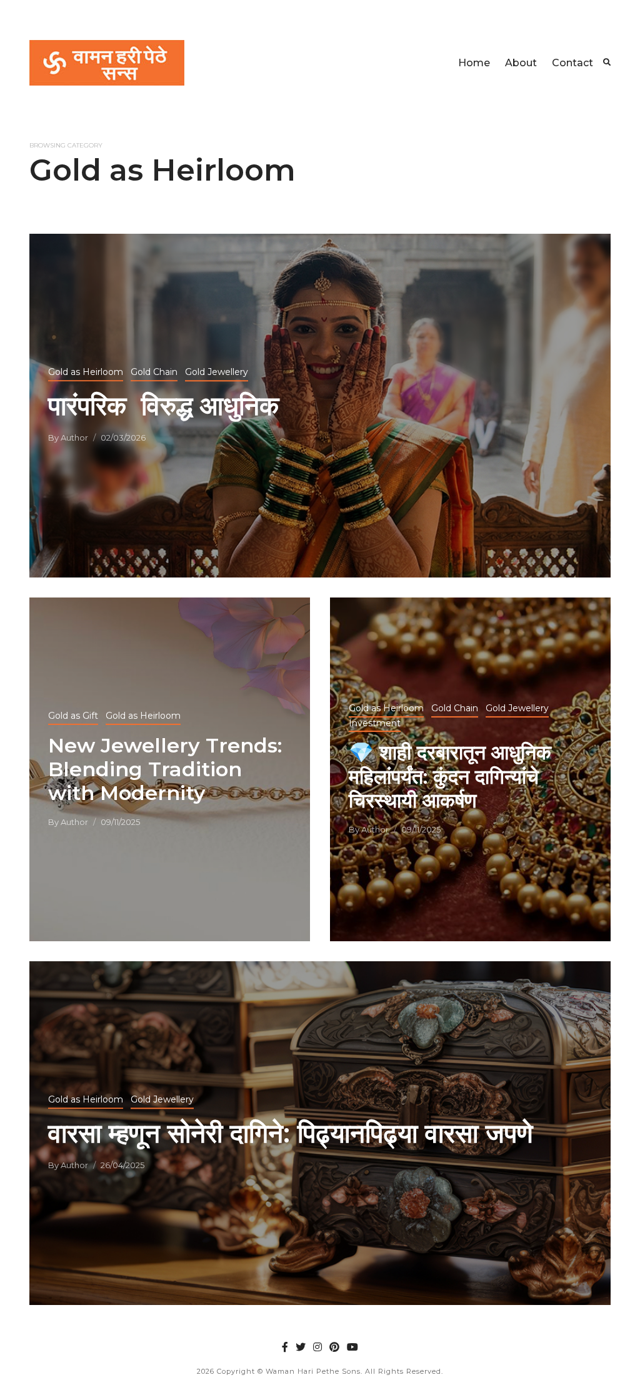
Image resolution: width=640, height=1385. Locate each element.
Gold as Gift (73, 715)
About (521, 63)
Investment (375, 723)
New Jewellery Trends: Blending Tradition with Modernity (165, 769)
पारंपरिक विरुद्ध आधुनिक (163, 405)
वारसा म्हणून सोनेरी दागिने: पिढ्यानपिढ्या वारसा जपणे (290, 1133)
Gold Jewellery (216, 372)
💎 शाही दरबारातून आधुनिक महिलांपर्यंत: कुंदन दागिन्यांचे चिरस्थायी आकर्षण (450, 776)
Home (474, 63)
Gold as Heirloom (85, 372)
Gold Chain (154, 372)
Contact (572, 63)
